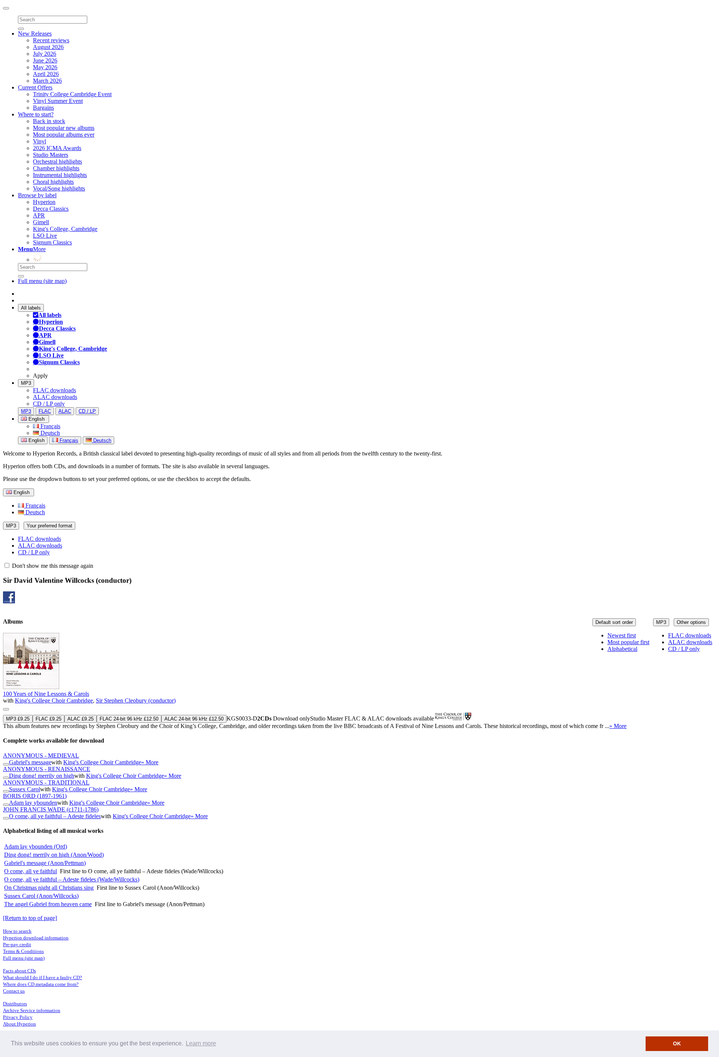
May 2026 (45, 67)
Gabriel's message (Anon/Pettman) (45, 863)
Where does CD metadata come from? (41, 984)
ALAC (64, 411)
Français (49, 426)
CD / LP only (49, 403)
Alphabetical (622, 649)
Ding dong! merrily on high (41, 776)
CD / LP (87, 411)
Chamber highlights (56, 168)
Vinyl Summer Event (58, 101)
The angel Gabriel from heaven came (48, 904)
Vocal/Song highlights (59, 188)
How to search (17, 931)
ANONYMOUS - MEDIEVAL (41, 755)
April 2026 (46, 74)
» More (618, 726)
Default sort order (614, 622)
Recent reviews (51, 40)
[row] (359, 681)
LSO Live (45, 235)
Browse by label (37, 195)
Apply (40, 375)
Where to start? (36, 114)
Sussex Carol (24, 789)
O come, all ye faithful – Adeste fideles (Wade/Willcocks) (71, 879)
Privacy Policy (18, 1017)
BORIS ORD (35, 796)
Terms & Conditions (23, 951)
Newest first (621, 635)
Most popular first (628, 642)
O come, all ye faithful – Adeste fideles (55, 816)
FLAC (45, 411)
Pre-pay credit (17, 944)
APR (39, 215)
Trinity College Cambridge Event (72, 94)
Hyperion (44, 202)
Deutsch (49, 433)
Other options (691, 622)
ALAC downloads (55, 397)
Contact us (14, 991)
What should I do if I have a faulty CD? (42, 977)
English (36, 440)
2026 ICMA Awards (57, 148)
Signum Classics (52, 242)
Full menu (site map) (42, 281)
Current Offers (35, 87)
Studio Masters (50, 155)
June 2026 (45, 60)
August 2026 (48, 47)
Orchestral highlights (57, 161)
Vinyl (39, 141)
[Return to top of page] (30, 918)
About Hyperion (19, 1024)
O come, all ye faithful (30, 871)
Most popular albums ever (63, 134)
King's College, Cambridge (65, 229)
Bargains (43, 107)
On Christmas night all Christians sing (49, 887)
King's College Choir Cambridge (54, 700)
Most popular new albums (63, 128)
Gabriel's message (30, 762)
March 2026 (47, 80)
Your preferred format (49, 525)
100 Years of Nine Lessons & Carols (46, 694)
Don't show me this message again (51, 566)
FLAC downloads (54, 390)
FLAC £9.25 (48, 719)
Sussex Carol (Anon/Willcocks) (41, 896)
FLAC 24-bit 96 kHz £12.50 (129, 719)
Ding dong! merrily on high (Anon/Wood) (54, 855)
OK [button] (677, 1044)
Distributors (15, 1003)
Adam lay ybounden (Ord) (35, 846)
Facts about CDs (19, 971)
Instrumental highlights (60, 175)
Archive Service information (31, 1010)
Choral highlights (53, 182)
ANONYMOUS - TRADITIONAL (46, 782)
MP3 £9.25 (18, 719)
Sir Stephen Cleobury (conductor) (136, 700)
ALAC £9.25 (80, 719)
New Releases (35, 33)
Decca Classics (51, 208)
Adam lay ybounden (33, 802)
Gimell (41, 222)
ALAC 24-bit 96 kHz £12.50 (194, 719)
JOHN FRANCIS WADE (50, 809)
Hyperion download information (36, 938)
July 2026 (44, 54)
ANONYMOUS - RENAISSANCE (46, 769)
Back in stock (49, 121)
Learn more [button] (201, 1043)
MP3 (26, 383)
